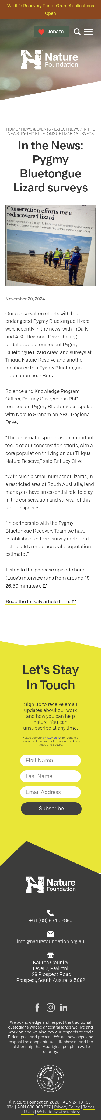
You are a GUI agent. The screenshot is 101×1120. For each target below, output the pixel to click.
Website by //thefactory (58, 1112)
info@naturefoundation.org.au (50, 941)
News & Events (36, 129)
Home (12, 129)
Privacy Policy (67, 1107)
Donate (55, 31)
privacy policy (52, 737)
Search (77, 31)
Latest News (66, 129)
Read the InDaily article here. (38, 602)
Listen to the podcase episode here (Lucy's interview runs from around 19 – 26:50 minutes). (49, 578)
